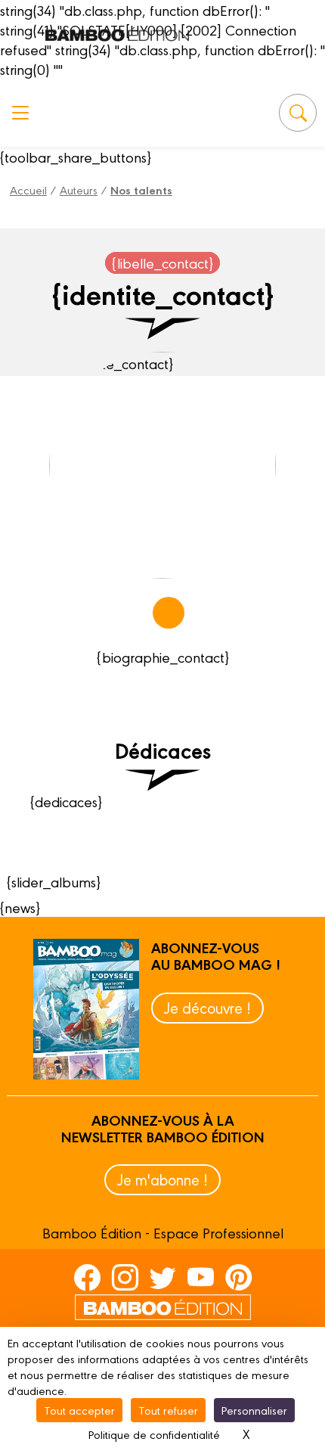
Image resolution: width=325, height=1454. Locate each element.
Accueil (28, 189)
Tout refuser (168, 1410)
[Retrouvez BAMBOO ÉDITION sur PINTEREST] (238, 1276)
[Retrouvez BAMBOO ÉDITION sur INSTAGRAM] (125, 1276)
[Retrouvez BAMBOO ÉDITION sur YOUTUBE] (200, 1276)
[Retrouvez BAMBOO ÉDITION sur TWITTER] (163, 1276)
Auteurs (79, 189)
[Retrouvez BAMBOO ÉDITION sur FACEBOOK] (87, 1276)
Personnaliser (254, 1410)
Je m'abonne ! (162, 1179)
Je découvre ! (207, 1007)
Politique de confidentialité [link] (154, 1434)
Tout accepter (79, 1410)
